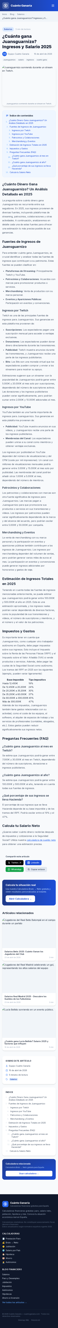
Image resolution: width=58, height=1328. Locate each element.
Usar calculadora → (29, 1173)
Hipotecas (7, 1294)
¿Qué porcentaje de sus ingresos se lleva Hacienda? (29, 167)
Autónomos (9, 1262)
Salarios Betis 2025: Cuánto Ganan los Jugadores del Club (24, 952)
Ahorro (7, 1258)
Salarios (20, 14)
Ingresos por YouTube (21, 134)
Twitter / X (16, 862)
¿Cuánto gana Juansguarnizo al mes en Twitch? (28, 157)
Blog (12, 14)
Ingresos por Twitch (19, 130)
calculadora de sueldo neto (41, 840)
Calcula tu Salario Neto (18, 172)
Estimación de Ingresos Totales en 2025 (27, 145)
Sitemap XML (23, 1320)
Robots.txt (35, 1320)
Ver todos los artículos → (14, 1302)
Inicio (4, 14)
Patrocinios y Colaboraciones (24, 137)
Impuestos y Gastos (17, 148)
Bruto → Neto (10, 1242)
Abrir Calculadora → (20, 898)
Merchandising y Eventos (22, 141)
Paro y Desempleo (11, 1278)
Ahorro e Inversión (10, 1298)
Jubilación (8, 1246)
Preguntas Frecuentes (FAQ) (21, 152)
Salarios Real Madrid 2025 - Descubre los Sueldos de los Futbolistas (25, 997)
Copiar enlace (38, 869)
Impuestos (7, 1286)
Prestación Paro (11, 1238)
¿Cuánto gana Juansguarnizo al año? (27, 162)
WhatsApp (16, 869)
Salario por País (11, 1250)
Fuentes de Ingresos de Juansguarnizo (26, 127)
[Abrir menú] (53, 5)
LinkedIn (35, 862)
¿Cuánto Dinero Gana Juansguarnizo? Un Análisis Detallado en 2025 (26, 121)
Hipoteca (8, 1254)
